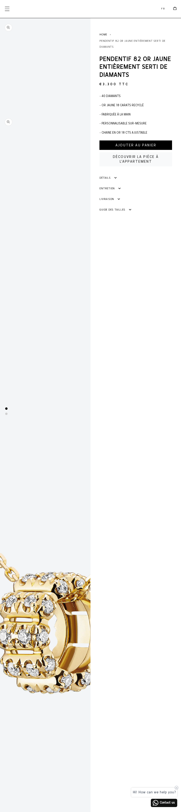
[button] (7, 9)
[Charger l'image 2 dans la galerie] (6, 414)
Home (103, 34)
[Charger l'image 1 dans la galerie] (6, 408)
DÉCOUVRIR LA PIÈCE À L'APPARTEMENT (136, 159)
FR (163, 9)
